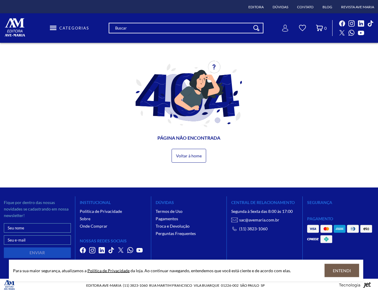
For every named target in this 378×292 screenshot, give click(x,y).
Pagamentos (167, 218)
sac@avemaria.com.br (259, 219)
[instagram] (351, 23)
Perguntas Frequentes (176, 233)
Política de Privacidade (101, 211)
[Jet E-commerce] (355, 286)
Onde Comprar (93, 226)
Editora (256, 7)
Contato (305, 7)
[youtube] (361, 33)
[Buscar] (256, 28)
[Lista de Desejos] (302, 29)
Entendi (342, 270)
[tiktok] (370, 23)
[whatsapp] (351, 33)
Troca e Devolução (173, 226)
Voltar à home (189, 155)
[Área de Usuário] (285, 28)
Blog (327, 7)
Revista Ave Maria (357, 7)
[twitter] (342, 33)
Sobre (85, 218)
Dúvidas (280, 7)
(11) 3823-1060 (253, 228)
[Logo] (26, 28)
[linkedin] (361, 23)
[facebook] (342, 23)
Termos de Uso (169, 211)
